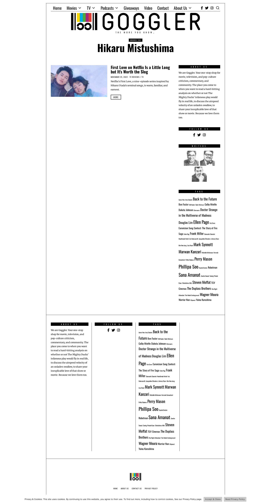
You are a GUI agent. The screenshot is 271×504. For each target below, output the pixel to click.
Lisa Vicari (190, 245)
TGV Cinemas (154, 431)
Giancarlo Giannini (209, 234)
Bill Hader (192, 204)
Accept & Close (213, 499)
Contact (163, 8)
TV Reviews (135, 77)
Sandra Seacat (205, 276)
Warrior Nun (184, 300)
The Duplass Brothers (199, 288)
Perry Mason (203, 259)
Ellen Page (201, 222)
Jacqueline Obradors (205, 238)
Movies (72, 8)
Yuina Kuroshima (203, 300)
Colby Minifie (211, 204)
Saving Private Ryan (148, 425)
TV (89, 8)
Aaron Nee (182, 199)
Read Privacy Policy (235, 499)
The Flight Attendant (155, 438)
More (115, 97)
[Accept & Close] (267, 499)
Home (57, 8)
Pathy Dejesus (190, 260)
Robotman (212, 267)
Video (148, 8)
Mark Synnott (203, 244)
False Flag (186, 234)
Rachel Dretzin (203, 268)
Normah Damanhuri (167, 395)
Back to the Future (205, 199)
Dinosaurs (197, 210)
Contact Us (137, 488)
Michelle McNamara (207, 252)
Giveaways (131, 8)
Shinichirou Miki (187, 283)
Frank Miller (197, 233)
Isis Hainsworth (193, 238)
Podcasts (107, 8)
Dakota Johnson (186, 210)
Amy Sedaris (188, 199)
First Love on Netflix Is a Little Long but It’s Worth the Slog (140, 69)
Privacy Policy (151, 488)
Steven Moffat (201, 282)
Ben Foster (184, 204)
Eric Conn (212, 223)
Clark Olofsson (199, 204)
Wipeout (192, 300)
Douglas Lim (186, 222)
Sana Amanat (189, 274)
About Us (180, 8)
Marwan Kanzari (190, 251)
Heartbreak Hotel (184, 238)
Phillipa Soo (188, 266)
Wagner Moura (209, 294)
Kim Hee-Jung (183, 245)
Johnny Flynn (215, 238)
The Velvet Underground (192, 295)
